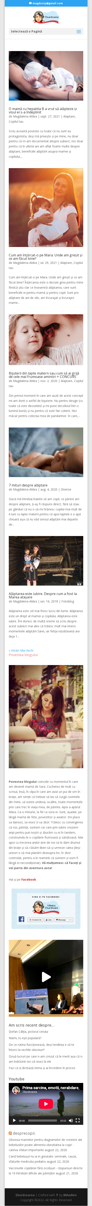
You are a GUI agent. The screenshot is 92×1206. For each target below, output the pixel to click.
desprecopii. (24, 1133)
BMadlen (70, 1195)
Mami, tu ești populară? (25, 1038)
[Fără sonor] (71, 1120)
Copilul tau (16, 121)
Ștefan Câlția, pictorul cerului (28, 1032)
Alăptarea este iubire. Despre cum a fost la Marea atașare (43, 595)
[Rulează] (14, 1120)
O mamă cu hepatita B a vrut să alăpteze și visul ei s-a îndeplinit (43, 110)
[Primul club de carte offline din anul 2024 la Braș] (46, 977)
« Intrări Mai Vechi (21, 650)
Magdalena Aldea (25, 116)
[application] (46, 1104)
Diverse (66, 489)
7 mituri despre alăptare (28, 485)
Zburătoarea (25, 1195)
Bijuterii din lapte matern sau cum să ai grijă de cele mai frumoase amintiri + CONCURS (44, 375)
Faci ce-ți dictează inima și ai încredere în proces (42, 1068)
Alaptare (69, 116)
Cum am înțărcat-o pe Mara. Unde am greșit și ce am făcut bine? (45, 257)
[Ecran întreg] (78, 1120)
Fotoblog (67, 601)
